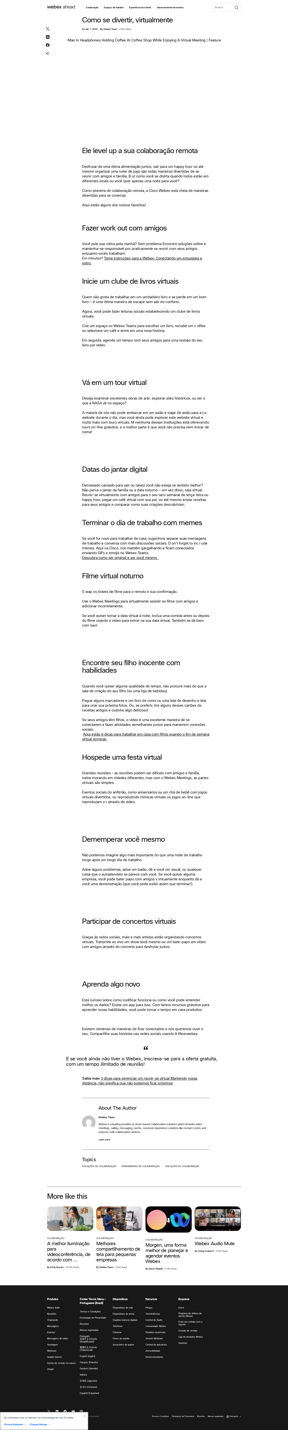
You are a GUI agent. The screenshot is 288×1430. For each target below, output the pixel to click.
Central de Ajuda (154, 1320)
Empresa (183, 1299)
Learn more (104, 1139)
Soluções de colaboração (99, 1166)
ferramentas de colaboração (141, 1166)
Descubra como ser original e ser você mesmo (120, 558)
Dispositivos (120, 1299)
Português (85, 1336)
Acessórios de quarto (123, 1345)
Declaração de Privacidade (93, 1318)
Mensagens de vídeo (57, 1338)
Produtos (52, 1299)
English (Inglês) (87, 1356)
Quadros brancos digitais (125, 1320)
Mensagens (53, 1326)
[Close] (84, 1415)
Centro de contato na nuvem (61, 1363)
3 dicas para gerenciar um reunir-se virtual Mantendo (144, 1078)
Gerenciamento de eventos (170, 7)
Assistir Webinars (154, 1338)
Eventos (51, 1332)
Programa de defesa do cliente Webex (190, 1314)
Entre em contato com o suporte (190, 1323)
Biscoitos (84, 1324)
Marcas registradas (89, 1330)
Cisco (181, 1308)
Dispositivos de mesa (123, 1314)
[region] (44, 1421)
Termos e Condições (90, 1312)
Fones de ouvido (121, 1338)
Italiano (83, 1375)
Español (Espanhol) (89, 1393)
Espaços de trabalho (114, 7)
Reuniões (51, 1314)
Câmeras (117, 1332)
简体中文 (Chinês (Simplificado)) (88, 1340)
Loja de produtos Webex (190, 1337)
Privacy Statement (13, 1424)
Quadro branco (54, 1357)
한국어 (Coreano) (88, 1387)
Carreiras (182, 1343)
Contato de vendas (187, 1331)
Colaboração (92, 7)
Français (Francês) (89, 1362)
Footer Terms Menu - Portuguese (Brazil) (93, 1301)
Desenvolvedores (154, 1357)
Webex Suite (53, 1308)
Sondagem (52, 1345)
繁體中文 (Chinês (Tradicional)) (88, 1348)
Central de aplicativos (156, 1345)
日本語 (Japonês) (88, 1381)
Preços (149, 1308)
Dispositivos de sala (123, 1308)
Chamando (52, 1320)
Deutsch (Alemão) (89, 1368)
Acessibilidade (153, 1351)
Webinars (51, 1351)
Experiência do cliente (140, 7)
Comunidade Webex (156, 1326)
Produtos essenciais (155, 1332)
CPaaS (50, 1369)
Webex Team (110, 29)
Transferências (153, 1314)
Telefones (118, 1326)
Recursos (151, 1299)
